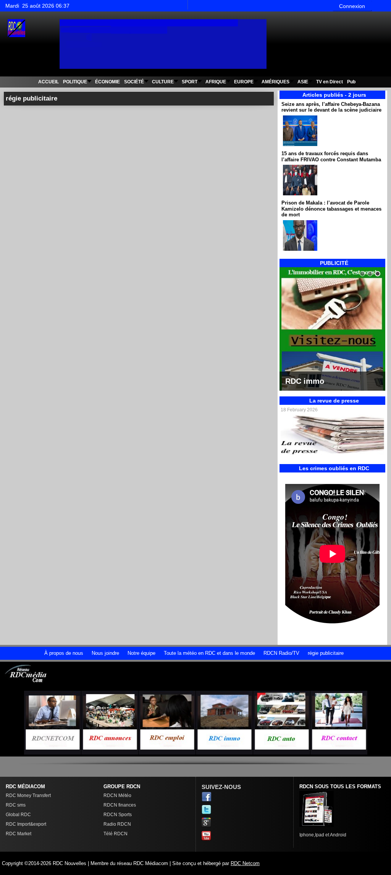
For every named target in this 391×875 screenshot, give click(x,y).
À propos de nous (63, 653)
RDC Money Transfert (28, 795)
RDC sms (16, 805)
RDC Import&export (26, 824)
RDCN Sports (117, 814)
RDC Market (18, 833)
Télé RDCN (115, 833)
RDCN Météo (117, 795)
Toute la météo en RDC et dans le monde (209, 653)
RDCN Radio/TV (281, 653)
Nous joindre (105, 653)
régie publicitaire (326, 653)
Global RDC (18, 814)
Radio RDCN (117, 824)
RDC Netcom (245, 863)
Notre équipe (141, 653)
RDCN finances (119, 805)
